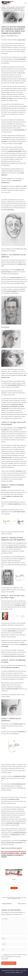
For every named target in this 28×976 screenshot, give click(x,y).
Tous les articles (10, 7)
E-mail (14, 879)
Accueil (3, 7)
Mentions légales (15, 972)
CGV (22, 972)
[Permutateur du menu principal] (25, 3)
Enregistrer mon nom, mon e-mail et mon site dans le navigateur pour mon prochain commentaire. (13, 956)
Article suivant (22, 903)
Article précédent (6, 903)
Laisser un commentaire (7, 35)
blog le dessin (21, 39)
